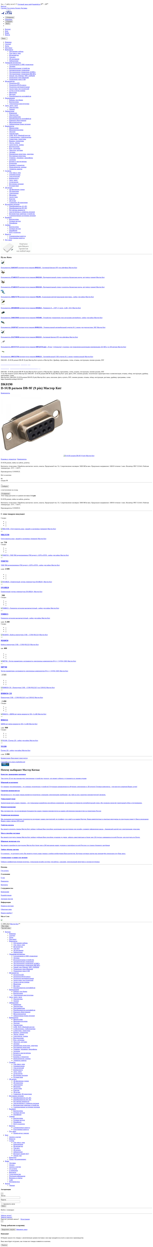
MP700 (4, 667)
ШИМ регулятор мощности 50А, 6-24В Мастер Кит (19, 724)
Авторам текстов (7, 899)
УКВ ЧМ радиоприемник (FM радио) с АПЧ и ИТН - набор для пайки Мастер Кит (30, 565)
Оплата (18, 8)
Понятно (4, 1245)
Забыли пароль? (6, 1217)
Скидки (4, 8)
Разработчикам (6, 895)
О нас (3, 878)
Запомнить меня (9, 1204)
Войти (3, 1206)
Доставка (24, 8)
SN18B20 (5, 587)
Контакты (4, 885)
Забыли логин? (6, 1215)
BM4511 (4, 720)
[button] (9, 17)
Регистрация (25, 1219)
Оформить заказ (21, 1229)
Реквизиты (5, 881)
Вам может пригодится (19, 758)
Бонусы (3, 6)
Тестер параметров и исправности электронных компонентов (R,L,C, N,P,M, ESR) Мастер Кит (34, 671)
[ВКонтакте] (2, 1212)
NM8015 (4, 614)
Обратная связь (6, 909)
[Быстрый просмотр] (6, 548)
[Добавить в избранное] (6, 552)
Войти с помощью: (7, 1210)
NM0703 (4, 561)
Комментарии (6, 758)
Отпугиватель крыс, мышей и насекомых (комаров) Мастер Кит (23, 539)
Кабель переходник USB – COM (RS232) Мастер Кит (20, 644)
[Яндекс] (3, 1212)
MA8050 (4, 640)
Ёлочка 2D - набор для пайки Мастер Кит (15, 750)
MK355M (5, 535)
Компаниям (5, 892)
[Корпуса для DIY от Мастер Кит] (16, 252)
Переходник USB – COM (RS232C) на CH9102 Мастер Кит (22, 697)
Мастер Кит (14, 924)
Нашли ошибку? (6, 913)
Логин (3, 1196)
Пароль (3, 1200)
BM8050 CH (6, 693)
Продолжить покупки (8, 1229)
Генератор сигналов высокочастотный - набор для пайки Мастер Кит (25, 618)
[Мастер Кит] (6, 14)
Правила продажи (7, 906)
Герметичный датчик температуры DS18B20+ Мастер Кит (21, 591)
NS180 (4, 746)
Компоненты (5, 393)
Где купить (11, 8)
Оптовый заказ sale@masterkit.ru (29, 4)
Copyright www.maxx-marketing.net (13, 762)
